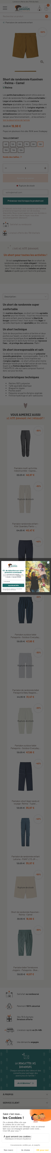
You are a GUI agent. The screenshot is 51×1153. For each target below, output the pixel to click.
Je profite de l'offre (13, 585)
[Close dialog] (48, 562)
